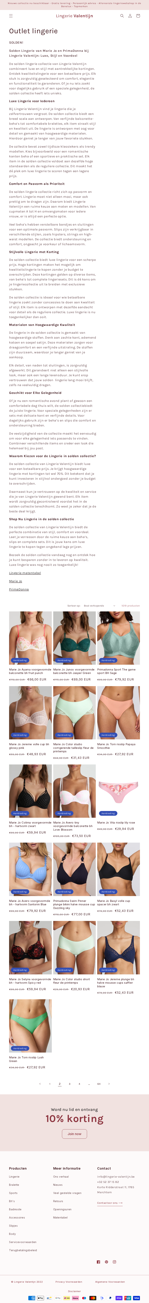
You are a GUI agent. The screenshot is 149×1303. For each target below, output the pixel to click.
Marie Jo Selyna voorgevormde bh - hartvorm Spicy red (30, 981)
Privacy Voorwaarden (69, 1281)
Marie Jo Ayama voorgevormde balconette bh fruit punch (30, 671)
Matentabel (60, 1217)
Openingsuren (62, 1209)
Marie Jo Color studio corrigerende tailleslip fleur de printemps (73, 747)
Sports (13, 1192)
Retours (58, 1201)
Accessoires (17, 1217)
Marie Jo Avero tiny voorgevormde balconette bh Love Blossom (73, 826)
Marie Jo (15, 581)
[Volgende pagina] (109, 1084)
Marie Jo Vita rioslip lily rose (116, 822)
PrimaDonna (19, 589)
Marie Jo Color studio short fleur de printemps (71, 981)
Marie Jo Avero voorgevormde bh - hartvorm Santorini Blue (29, 902)
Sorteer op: (73, 605)
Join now (74, 1134)
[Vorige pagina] (40, 1084)
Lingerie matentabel (25, 573)
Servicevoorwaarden (23, 1242)
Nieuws (58, 1184)
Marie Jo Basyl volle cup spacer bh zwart (113, 902)
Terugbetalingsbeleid (23, 1250)
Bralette (14, 1184)
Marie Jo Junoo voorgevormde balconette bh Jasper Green (74, 671)
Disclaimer (74, 1291)
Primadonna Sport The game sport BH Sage (116, 671)
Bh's (12, 1201)
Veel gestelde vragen (67, 1192)
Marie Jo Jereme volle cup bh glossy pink (29, 746)
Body (12, 1233)
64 (98, 1083)
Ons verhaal (61, 1176)
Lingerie (14, 1176)
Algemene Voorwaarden (110, 1281)
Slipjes (13, 1225)
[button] (11, 16)
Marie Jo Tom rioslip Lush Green (26, 1059)
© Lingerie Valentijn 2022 (27, 1281)
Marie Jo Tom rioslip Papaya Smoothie (116, 746)
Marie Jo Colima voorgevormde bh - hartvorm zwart (30, 824)
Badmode (15, 1209)
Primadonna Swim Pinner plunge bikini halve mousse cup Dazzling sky (74, 904)
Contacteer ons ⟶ (110, 1202)
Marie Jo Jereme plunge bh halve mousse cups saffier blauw (115, 982)
